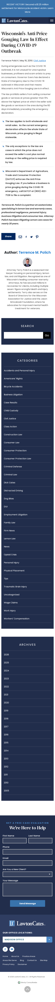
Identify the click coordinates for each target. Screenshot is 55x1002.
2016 (6, 734)
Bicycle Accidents (13, 386)
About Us (15, 956)
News (6, 546)
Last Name (34, 836)
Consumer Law (11, 442)
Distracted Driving (13, 490)
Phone (6, 847)
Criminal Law (10, 474)
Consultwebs (31, 982)
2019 (6, 710)
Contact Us (32, 960)
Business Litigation (13, 394)
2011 (6, 774)
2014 (6, 750)
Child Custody (11, 410)
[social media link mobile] (5, 949)
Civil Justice (40, 60)
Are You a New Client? (14, 869)
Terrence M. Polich (35, 252)
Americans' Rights (13, 378)
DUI (5, 506)
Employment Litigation (15, 514)
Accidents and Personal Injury (19, 370)
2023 (6, 678)
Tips (6, 578)
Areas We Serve (10, 960)
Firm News (9, 530)
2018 (6, 718)
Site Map (44, 960)
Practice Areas (28, 956)
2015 (6, 742)
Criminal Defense (13, 466)
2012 (6, 766)
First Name (8, 836)
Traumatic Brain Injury (15, 586)
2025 (6, 662)
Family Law (9, 522)
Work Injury (10, 610)
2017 (6, 726)
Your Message (10, 881)
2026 (6, 654)
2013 (6, 758)
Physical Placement (14, 570)
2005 (6, 790)
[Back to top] (27, 989)
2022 (6, 686)
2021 (6, 694)
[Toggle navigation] (52, 20)
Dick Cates (9, 482)
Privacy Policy (8, 964)
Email (5, 858)
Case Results (10, 402)
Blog (22, 960)
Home (5, 956)
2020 (6, 702)
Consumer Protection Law (17, 458)
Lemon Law (9, 538)
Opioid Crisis (10, 554)
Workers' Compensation (16, 618)
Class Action (10, 426)
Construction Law (13, 434)
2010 (6, 782)
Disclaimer (22, 964)
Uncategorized (11, 594)
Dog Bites (9, 498)
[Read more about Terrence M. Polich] (27, 259)
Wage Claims (11, 602)
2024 (6, 670)
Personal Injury (11, 562)
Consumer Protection (15, 450)
